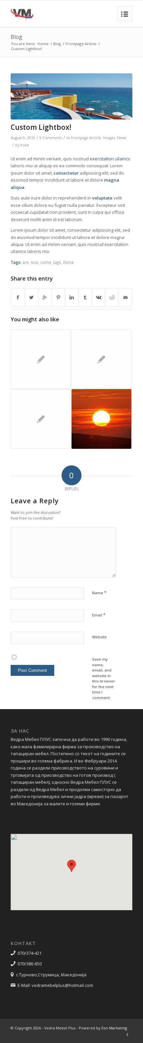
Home (43, 43)
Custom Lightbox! (41, 127)
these (68, 262)
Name (99, 593)
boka (24, 145)
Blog (16, 36)
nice (34, 262)
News (121, 137)
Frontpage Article (81, 43)
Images (109, 137)
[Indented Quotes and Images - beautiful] (101, 359)
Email (98, 615)
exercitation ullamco (110, 159)
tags (57, 262)
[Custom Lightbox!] (71, 96)
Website (99, 636)
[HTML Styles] (41, 419)
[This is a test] (101, 419)
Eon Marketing (114, 1027)
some (45, 262)
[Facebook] (127, 1035)
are (25, 262)
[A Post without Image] (41, 359)
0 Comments (51, 137)
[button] (71, 866)
